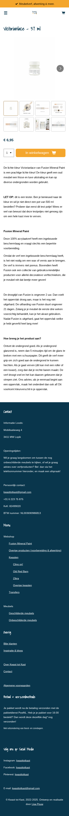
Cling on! (18, 564)
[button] (11, 108)
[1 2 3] (9, 153)
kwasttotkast (23, 760)
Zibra (16, 578)
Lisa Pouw (37, 804)
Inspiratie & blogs (13, 650)
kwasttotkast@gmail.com (17, 492)
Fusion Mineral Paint (20, 543)
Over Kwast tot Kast (15, 664)
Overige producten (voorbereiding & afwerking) (35, 550)
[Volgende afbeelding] (60, 68)
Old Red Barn (20, 571)
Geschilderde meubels (21, 613)
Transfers (14, 592)
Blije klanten (10, 643)
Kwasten (13, 557)
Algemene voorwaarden (17, 685)
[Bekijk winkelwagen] (63, 12)
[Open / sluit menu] (6, 12)
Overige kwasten (22, 585)
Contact (8, 671)
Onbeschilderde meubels (23, 620)
